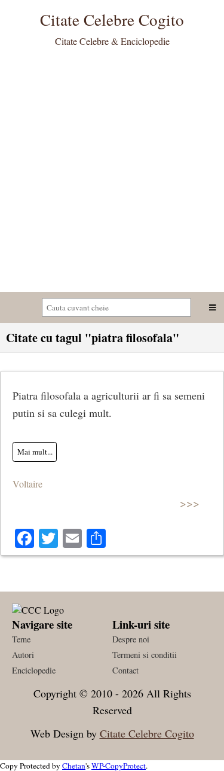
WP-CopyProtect (118, 765)
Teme (21, 639)
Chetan (73, 765)
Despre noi (130, 639)
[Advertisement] (112, 174)
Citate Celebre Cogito (147, 733)
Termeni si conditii (144, 654)
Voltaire (27, 483)
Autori (23, 654)
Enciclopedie (34, 670)
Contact (125, 670)
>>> (190, 502)
